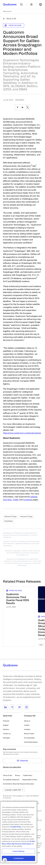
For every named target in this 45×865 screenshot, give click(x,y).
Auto (41, 645)
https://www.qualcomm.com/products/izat (22, 433)
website (33, 497)
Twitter (16, 499)
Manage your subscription (12, 767)
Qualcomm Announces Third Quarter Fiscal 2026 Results (17, 599)
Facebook (27, 499)
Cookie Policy (27, 775)
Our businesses (29, 738)
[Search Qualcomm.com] (22, 4)
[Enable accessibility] (4, 860)
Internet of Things (10, 516)
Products (6, 721)
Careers (26, 725)
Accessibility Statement (11, 780)
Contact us (6, 733)
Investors (27, 729)
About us (27, 721)
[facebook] (17, 107)
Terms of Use (7, 775)
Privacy (17, 775)
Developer (6, 738)
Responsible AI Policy (29, 780)
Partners (6, 729)
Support (5, 725)
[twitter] (27, 107)
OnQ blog (7, 499)
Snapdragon (8, 521)
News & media (29, 733)
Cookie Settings (18, 851)
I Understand (19, 858)
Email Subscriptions (31, 742)
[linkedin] (22, 107)
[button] (18, 784)
